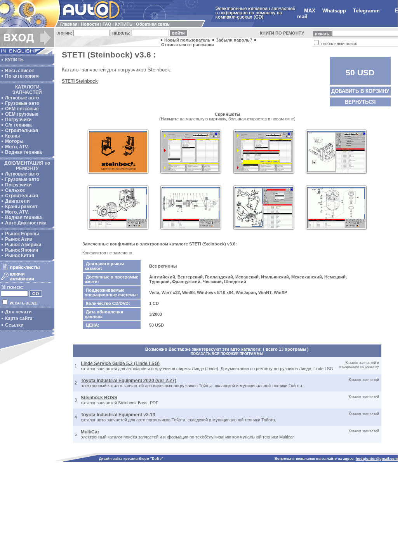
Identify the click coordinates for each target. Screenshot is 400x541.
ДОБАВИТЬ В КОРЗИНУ (360, 91)
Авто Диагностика (26, 223)
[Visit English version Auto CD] (27, 53)
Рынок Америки (23, 244)
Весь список (19, 70)
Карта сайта (19, 318)
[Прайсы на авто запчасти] (26, 270)
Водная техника (23, 152)
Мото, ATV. (17, 147)
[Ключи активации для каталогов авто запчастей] (26, 280)
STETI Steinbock (80, 81)
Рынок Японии (21, 250)
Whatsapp (334, 11)
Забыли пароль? (234, 40)
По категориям (22, 76)
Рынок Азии (18, 239)
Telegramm (366, 11)
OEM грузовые (21, 114)
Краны (12, 136)
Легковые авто (22, 98)
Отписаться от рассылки (187, 44)
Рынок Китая (19, 255)
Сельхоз (15, 190)
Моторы (14, 141)
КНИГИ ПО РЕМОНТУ (282, 33)
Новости (90, 24)
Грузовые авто (22, 103)
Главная (68, 24)
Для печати (18, 312)
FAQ (107, 24)
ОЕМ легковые (22, 108)
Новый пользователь (187, 40)
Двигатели (17, 201)
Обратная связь (153, 24)
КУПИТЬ (123, 24)
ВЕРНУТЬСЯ (360, 102)
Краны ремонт (21, 206)
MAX (309, 11)
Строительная (21, 130)
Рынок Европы (22, 234)
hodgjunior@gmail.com (377, 459)
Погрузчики (18, 119)
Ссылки (14, 325)
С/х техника (18, 125)
